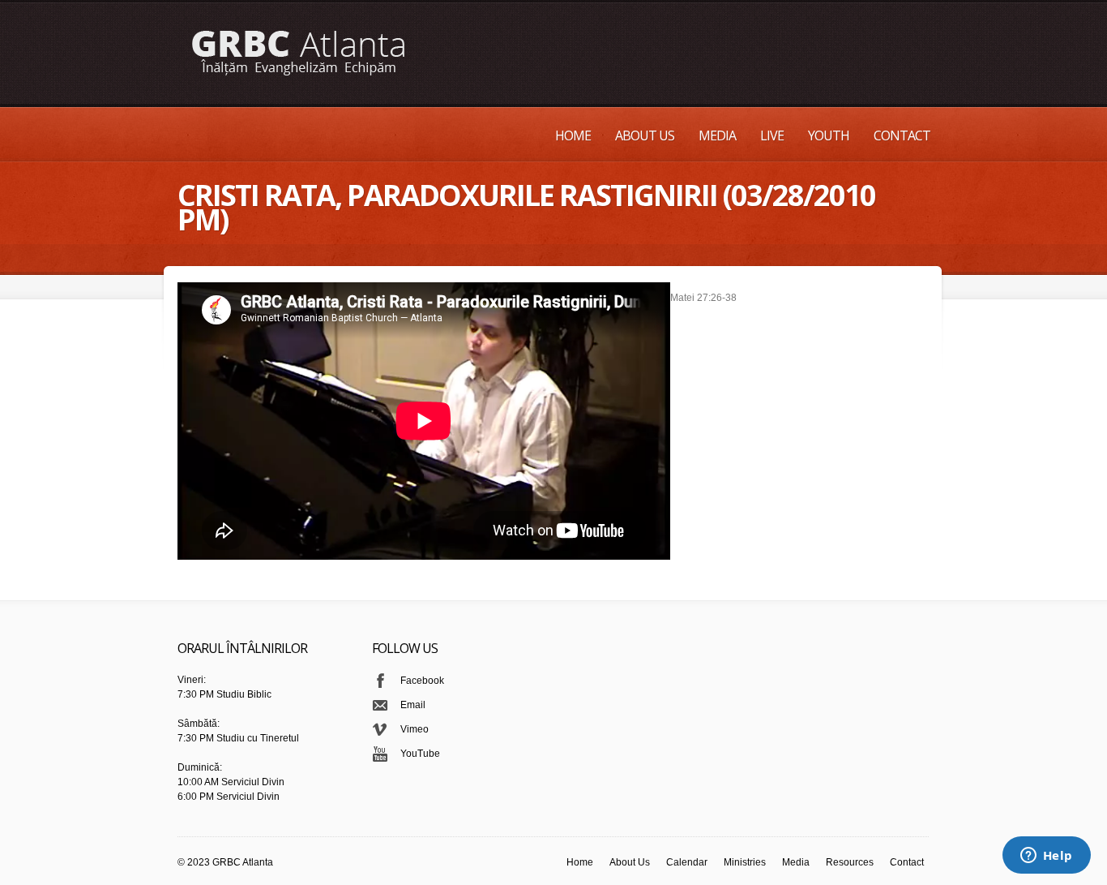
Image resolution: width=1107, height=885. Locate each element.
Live (772, 135)
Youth (828, 135)
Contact (902, 135)
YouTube (420, 753)
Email (412, 705)
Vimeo (414, 729)
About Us (644, 135)
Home (573, 135)
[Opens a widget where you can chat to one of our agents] (1046, 856)
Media (717, 135)
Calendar (686, 862)
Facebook (422, 680)
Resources (850, 862)
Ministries (745, 862)
